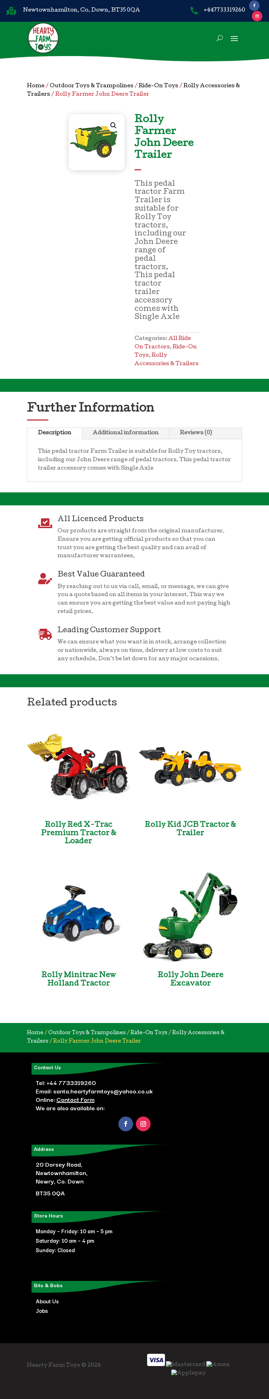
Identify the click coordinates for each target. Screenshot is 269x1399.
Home (35, 86)
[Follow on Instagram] (257, 16)
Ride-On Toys (158, 86)
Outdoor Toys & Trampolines (91, 86)
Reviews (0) (196, 433)
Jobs (42, 1310)
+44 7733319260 (71, 1082)
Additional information (126, 433)
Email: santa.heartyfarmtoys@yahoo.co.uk (94, 1091)
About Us (47, 1301)
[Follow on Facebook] (254, 5)
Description (54, 433)
